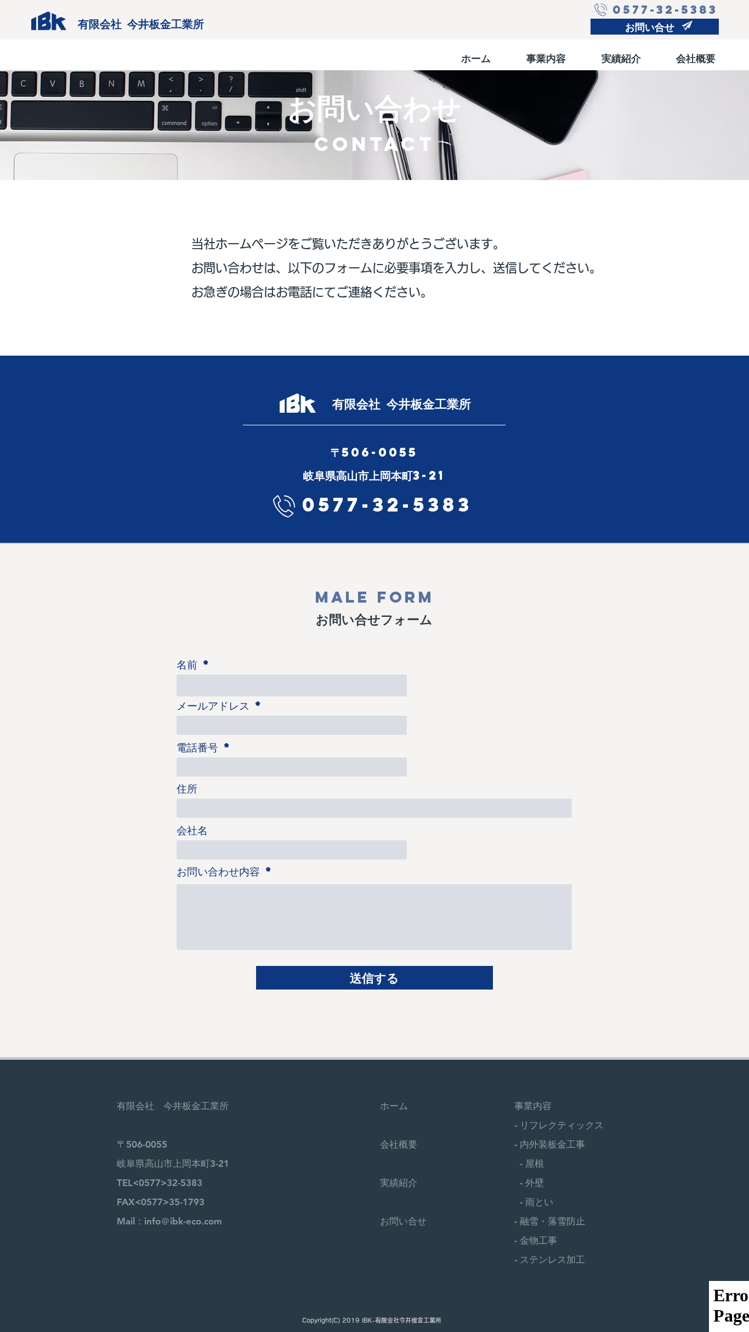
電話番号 (197, 747)
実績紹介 (398, 1182)
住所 (187, 788)
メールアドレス (213, 705)
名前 (187, 664)
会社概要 (398, 1144)
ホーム (394, 1105)
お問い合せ (403, 1221)
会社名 (192, 830)
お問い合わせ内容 (218, 871)
